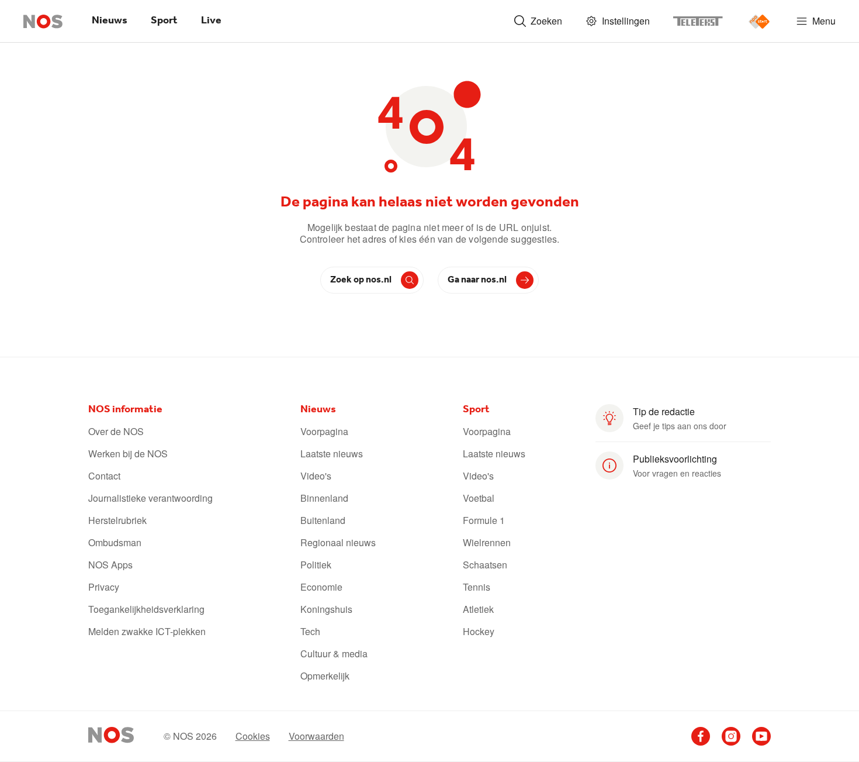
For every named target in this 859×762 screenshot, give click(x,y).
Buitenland (322, 520)
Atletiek (478, 609)
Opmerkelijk (324, 676)
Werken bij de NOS (128, 453)
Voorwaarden (316, 736)
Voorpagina (324, 431)
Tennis (476, 587)
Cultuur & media (334, 653)
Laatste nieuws (331, 453)
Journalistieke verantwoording (150, 498)
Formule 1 (484, 520)
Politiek (315, 564)
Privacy (103, 587)
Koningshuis (326, 609)
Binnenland (324, 498)
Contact (104, 476)
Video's (315, 476)
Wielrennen (487, 542)
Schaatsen (485, 564)
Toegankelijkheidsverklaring (146, 609)
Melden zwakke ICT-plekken (147, 631)
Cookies (252, 736)
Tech (310, 631)
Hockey (478, 631)
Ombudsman (114, 542)
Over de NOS (116, 431)
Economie (321, 587)
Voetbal (478, 498)
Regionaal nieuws (338, 542)
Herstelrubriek (117, 520)
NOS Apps (110, 564)
